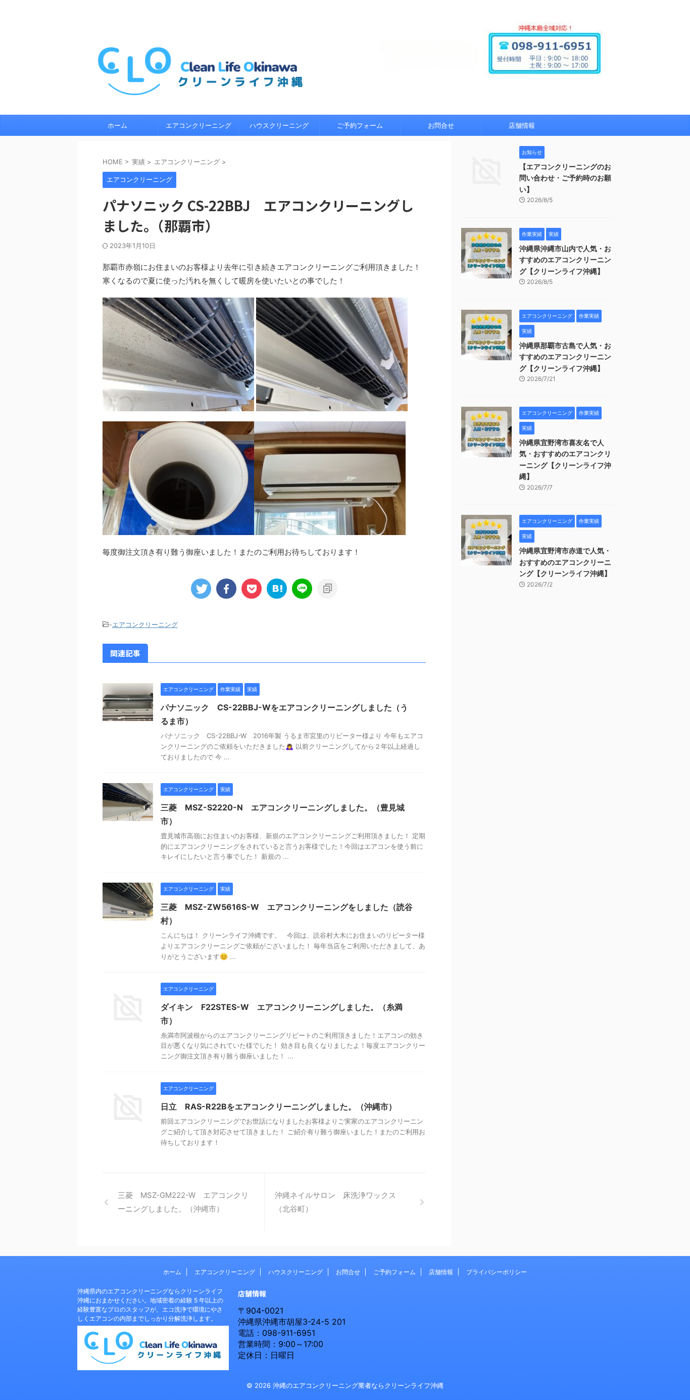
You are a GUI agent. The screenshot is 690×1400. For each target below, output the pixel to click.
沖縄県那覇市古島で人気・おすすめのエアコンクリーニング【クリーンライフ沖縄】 (565, 356)
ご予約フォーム (360, 125)
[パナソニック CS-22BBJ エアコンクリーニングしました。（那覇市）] (277, 588)
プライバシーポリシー (496, 1272)
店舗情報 (522, 125)
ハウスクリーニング (279, 125)
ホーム (117, 125)
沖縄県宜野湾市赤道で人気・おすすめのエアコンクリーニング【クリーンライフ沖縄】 (565, 561)
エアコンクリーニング (198, 125)
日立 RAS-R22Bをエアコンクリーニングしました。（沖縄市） (279, 1106)
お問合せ (441, 125)
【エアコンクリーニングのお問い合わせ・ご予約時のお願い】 (565, 178)
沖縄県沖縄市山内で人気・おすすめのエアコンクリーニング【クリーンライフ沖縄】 (565, 259)
